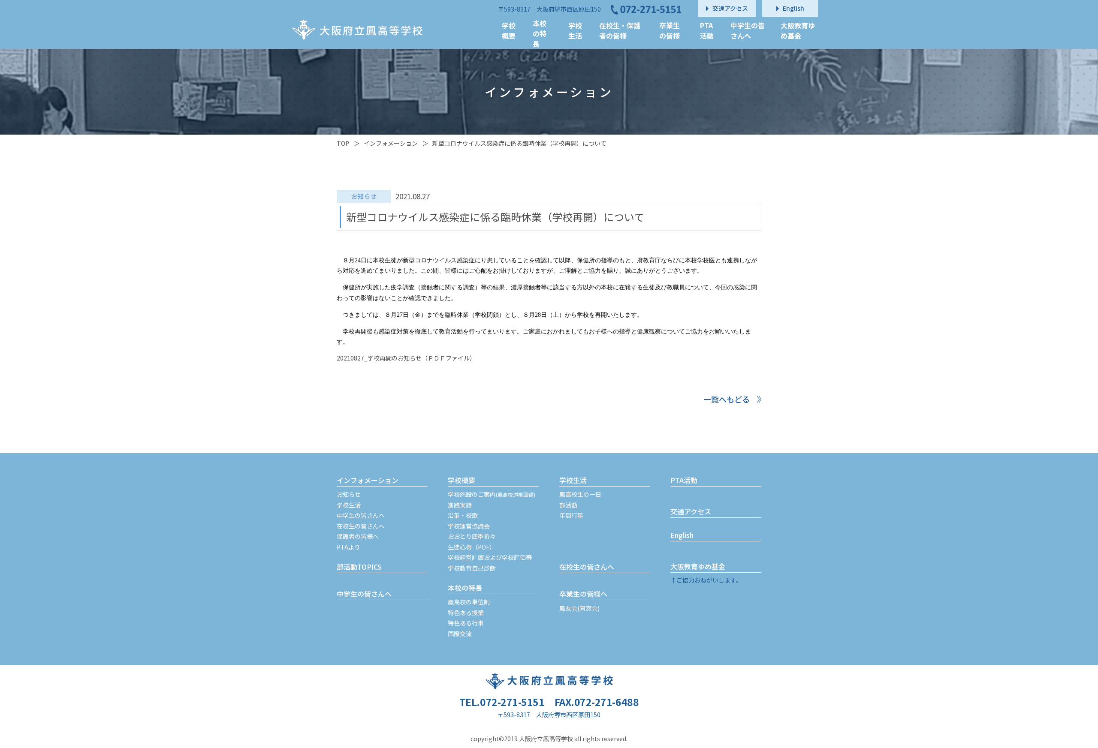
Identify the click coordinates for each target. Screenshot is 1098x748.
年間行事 (571, 515)
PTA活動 (683, 480)
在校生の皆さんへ (361, 526)
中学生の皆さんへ (361, 515)
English (682, 535)
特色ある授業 (466, 612)
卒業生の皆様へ (583, 594)
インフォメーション (391, 143)
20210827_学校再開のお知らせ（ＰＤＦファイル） (406, 358)
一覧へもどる (726, 399)
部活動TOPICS (359, 567)
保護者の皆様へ (358, 536)
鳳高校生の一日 (580, 494)
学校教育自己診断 (472, 568)
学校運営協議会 (469, 526)
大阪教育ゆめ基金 (697, 566)
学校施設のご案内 (491, 494)
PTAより (348, 547)
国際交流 (460, 633)
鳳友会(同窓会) (579, 608)
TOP (343, 143)
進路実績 (460, 505)
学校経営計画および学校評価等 (490, 557)
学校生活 (349, 505)
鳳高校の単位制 (469, 602)
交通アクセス (690, 511)
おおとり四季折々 (472, 536)
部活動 (568, 505)
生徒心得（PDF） (471, 547)
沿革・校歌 (463, 515)
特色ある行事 (466, 623)
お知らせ (349, 494)
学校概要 (461, 480)
